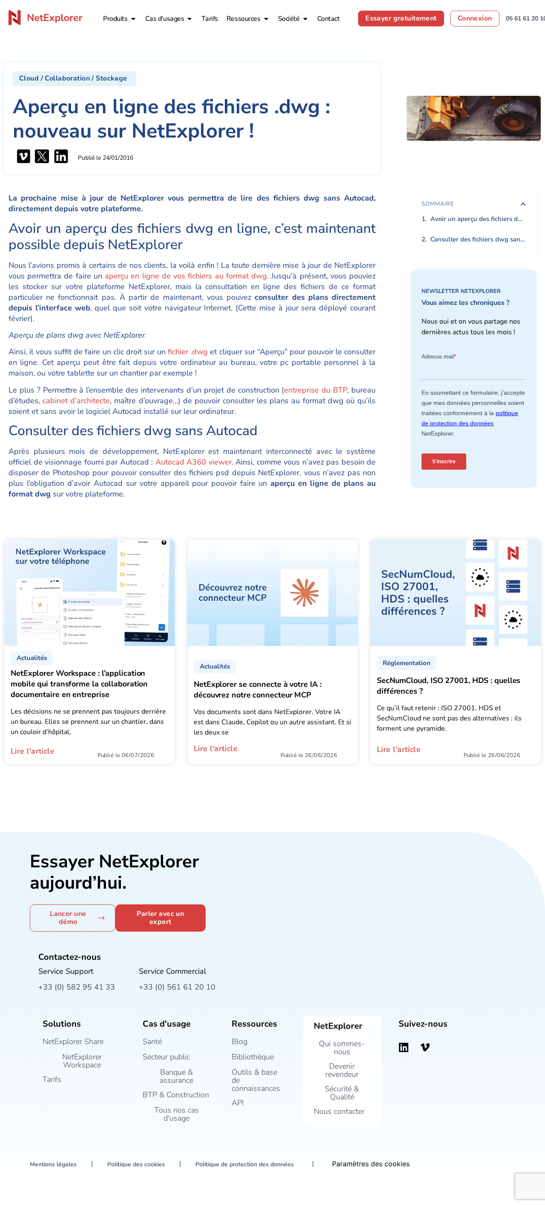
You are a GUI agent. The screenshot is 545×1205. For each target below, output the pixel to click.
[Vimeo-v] (425, 1047)
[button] (74, 78)
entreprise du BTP (315, 390)
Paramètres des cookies (371, 1163)
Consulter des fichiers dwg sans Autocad (478, 239)
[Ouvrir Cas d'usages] (189, 19)
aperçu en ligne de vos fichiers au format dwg (186, 276)
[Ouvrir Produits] (133, 19)
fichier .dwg (188, 352)
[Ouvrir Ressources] (266, 19)
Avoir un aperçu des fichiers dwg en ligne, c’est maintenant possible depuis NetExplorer (478, 219)
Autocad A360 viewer (193, 462)
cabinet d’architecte (76, 401)
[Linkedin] (403, 1047)
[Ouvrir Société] (305, 19)
